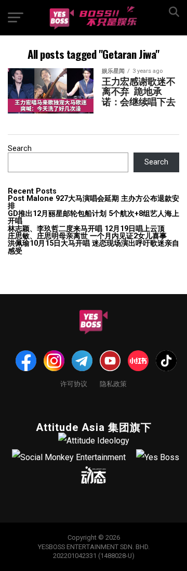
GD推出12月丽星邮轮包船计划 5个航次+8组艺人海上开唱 (93, 217)
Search (20, 148)
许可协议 (73, 383)
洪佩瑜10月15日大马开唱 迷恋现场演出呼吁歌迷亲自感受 (93, 247)
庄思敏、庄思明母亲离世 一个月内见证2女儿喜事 (87, 236)
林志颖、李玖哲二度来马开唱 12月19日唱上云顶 (86, 228)
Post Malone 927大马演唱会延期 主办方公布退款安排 (93, 202)
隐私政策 (113, 383)
